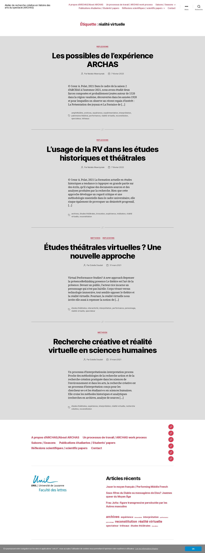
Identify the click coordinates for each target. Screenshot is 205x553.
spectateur (76, 118)
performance (94, 115)
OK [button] (193, 549)
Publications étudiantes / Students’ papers (99, 8)
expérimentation (110, 113)
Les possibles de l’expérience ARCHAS (102, 60)
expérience (97, 113)
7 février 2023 (117, 73)
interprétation (125, 113)
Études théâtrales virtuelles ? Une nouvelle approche (102, 251)
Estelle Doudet (96, 265)
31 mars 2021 (115, 265)
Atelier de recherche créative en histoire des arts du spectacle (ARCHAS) (27, 6)
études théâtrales (87, 213)
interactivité (93, 308)
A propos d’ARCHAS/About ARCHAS (86, 4)
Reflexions (102, 47)
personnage (130, 308)
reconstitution (122, 115)
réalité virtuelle (108, 115)
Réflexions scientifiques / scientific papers (142, 8)
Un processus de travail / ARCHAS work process (129, 4)
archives (87, 113)
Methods (95, 238)
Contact (171, 8)
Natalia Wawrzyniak (96, 73)
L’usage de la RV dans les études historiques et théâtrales (102, 153)
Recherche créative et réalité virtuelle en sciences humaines (102, 346)
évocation (100, 213)
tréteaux (85, 118)
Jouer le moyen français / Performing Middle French (137, 486)
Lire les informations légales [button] (146, 549)
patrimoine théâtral (79, 115)
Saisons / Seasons (164, 4)
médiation (121, 213)
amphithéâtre (77, 113)
